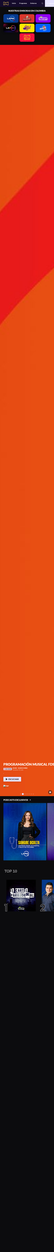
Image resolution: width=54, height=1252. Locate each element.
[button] (3, 420)
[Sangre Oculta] (24, 832)
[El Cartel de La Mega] (20, 895)
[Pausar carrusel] (50, 792)
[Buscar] (42, 3)
